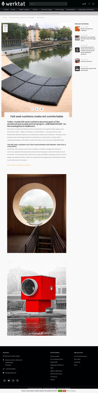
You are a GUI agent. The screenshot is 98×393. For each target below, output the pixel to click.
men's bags (59, 10)
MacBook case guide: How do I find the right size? (88, 39)
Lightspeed (53, 388)
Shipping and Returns (57, 365)
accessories (70, 10)
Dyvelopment (66, 388)
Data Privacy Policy (56, 374)
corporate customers (86, 10)
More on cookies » (71, 391)
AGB (51, 368)
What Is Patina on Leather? (87, 29)
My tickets (77, 362)
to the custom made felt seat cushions (19, 165)
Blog (75, 365)
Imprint (52, 380)
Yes (60, 391)
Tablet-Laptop (24, 10)
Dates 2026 (53, 362)
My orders (77, 359)
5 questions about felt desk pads (88, 69)
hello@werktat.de (10, 373)
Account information (80, 356)
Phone (35, 10)
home (13, 10)
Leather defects (86, 61)
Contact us (53, 377)
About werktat (54, 356)
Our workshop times (56, 359)
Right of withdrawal (56, 371)
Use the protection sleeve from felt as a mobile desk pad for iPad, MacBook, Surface (88, 50)
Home (6, 10)
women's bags (46, 10)
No (64, 391)
